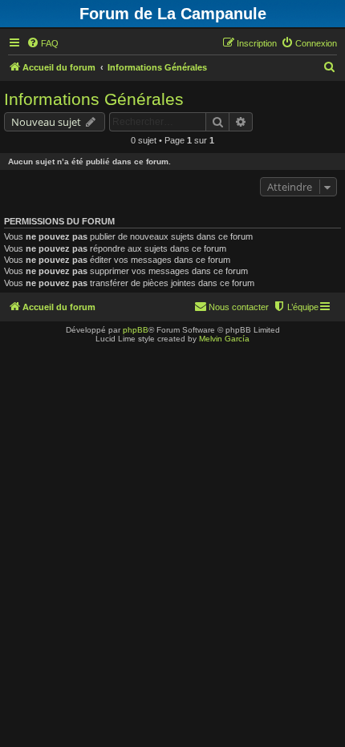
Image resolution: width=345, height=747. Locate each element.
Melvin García (224, 338)
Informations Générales (94, 99)
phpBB (135, 329)
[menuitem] (42, 43)
